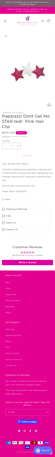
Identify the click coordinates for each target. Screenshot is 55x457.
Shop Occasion (12, 300)
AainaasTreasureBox (31, 452)
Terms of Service (13, 359)
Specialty (9, 306)
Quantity (6, 141)
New (7, 282)
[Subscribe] (47, 412)
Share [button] (7, 199)
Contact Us (11, 365)
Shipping (5, 136)
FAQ (7, 347)
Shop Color (11, 294)
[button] (5, 21)
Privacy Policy (12, 353)
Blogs (8, 312)
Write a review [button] (27, 262)
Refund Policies (13, 335)
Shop (7, 288)
